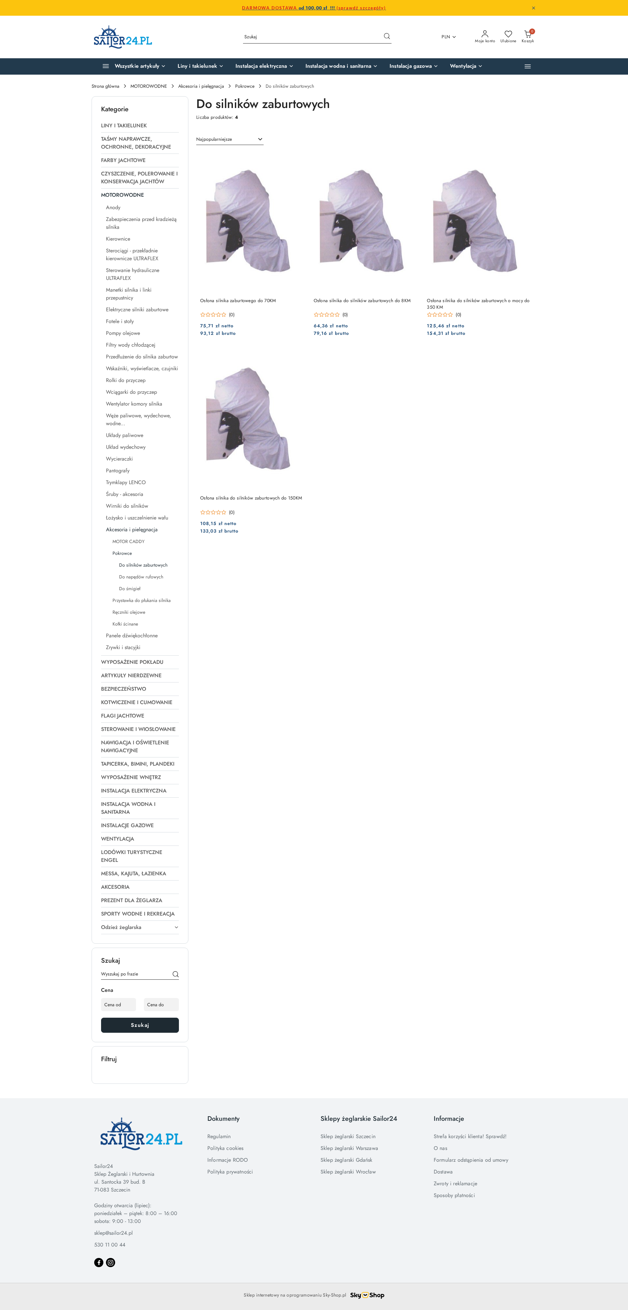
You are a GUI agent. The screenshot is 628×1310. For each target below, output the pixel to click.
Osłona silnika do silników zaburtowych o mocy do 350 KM (478, 303)
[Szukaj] (175, 975)
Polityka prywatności (230, 1171)
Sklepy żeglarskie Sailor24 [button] (359, 1118)
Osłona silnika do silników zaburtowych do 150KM (251, 498)
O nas (440, 1148)
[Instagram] (110, 1262)
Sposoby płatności (454, 1195)
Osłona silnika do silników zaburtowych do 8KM (362, 300)
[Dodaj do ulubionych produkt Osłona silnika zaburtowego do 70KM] (298, 159)
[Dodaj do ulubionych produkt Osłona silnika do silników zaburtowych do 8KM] (411, 159)
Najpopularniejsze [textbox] (214, 139)
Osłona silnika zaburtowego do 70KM (238, 300)
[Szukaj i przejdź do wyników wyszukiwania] (387, 37)
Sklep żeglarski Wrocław (348, 1171)
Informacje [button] (449, 1118)
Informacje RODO (227, 1160)
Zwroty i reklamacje (455, 1183)
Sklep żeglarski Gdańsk (347, 1160)
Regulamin (219, 1136)
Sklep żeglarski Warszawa (349, 1148)
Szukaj (140, 1025)
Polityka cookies (225, 1148)
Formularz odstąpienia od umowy (471, 1160)
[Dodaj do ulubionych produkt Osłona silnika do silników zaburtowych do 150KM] (298, 356)
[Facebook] (98, 1262)
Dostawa (443, 1171)
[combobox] (230, 139)
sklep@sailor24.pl (113, 1233)
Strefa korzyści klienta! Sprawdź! (470, 1136)
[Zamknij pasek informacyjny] (533, 8)
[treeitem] (140, 125)
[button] (527, 66)
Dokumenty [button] (223, 1118)
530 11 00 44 (109, 1244)
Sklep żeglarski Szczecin (348, 1136)
